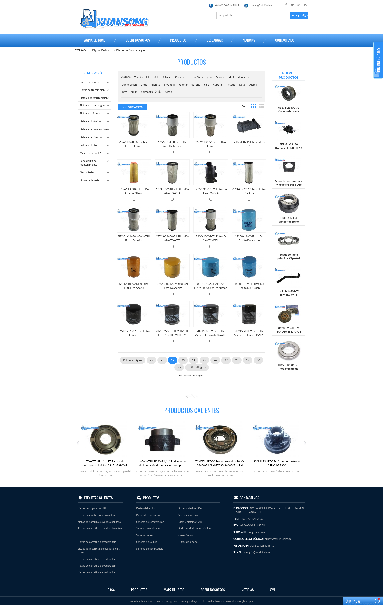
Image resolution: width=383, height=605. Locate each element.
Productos (178, 40)
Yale (206, 84)
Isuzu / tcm (196, 77)
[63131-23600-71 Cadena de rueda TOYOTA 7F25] (288, 92)
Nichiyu (156, 84)
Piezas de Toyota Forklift (92, 508)
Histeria (230, 84)
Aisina (253, 84)
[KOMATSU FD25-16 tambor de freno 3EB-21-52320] (277, 439)
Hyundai (169, 84)
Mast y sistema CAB (91, 153)
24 (193, 360)
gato (209, 77)
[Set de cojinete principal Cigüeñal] (288, 239)
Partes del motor (89, 82)
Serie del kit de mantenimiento (88, 162)
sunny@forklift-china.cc (263, 5)
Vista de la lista (261, 106)
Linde (143, 84)
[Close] (378, 80)
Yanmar (183, 84)
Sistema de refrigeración (94, 97)
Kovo (242, 84)
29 (247, 360)
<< (151, 360)
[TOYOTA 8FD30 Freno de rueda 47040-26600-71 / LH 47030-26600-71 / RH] (220, 439)
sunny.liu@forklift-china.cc (258, 552)
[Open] (378, 60)
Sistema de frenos (90, 113)
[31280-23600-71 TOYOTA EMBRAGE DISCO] (288, 313)
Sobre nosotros (138, 40)
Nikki (134, 91)
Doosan (220, 77)
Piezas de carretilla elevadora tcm (97, 541)
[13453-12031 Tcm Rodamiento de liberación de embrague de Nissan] (288, 350)
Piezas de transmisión (92, 89)
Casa (111, 589)
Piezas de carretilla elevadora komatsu (100, 528)
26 (215, 360)
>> (179, 367)
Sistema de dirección (91, 137)
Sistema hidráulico (90, 121)
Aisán (168, 91)
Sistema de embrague (92, 105)
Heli (231, 77)
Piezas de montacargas (130, 50)
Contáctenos (285, 40)
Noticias (249, 40)
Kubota (217, 84)
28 (236, 360)
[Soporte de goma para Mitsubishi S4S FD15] (288, 166)
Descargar (215, 40)
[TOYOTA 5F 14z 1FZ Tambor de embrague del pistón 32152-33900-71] (105, 439)
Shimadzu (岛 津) (151, 91)
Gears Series (87, 172)
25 (204, 360)
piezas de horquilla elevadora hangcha (99, 521)
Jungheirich (129, 84)
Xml (273, 589)
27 (226, 360)
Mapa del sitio (174, 589)
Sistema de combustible (93, 129)
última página (197, 367)
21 (162, 360)
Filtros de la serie (89, 180)
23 (183, 360)
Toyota (138, 77)
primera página (132, 360)
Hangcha (243, 77)
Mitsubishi (152, 77)
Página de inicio (94, 40)
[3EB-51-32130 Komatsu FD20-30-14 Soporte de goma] (288, 129)
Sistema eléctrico (89, 145)
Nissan (167, 77)
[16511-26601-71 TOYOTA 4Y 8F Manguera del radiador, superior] (288, 276)
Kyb (124, 91)
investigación (132, 107)
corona (196, 84)
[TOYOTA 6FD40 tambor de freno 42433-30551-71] (288, 203)
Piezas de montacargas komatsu (96, 515)
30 (258, 360)
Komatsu (180, 77)
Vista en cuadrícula (253, 106)
